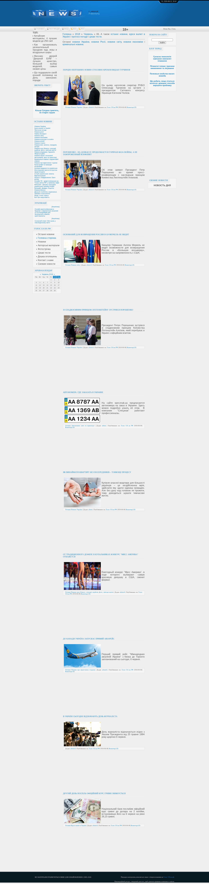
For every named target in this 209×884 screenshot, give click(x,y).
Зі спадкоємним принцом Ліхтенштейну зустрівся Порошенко (98, 310)
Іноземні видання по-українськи (45, 168)
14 (47, 285)
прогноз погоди (80, 36)
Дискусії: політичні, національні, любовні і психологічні (45, 192)
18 (36, 288)
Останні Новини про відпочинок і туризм (80, 670)
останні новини (119, 34)
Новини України (40, 126)
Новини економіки (40, 137)
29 (51, 290)
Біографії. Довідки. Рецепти (44, 188)
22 (51, 288)
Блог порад (155, 49)
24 (58, 288)
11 (36, 285)
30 (55, 290)
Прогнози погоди (40, 130)
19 (40, 288)
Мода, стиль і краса (41, 195)
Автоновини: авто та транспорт (45, 157)
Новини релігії (39, 141)
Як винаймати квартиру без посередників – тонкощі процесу (97, 472)
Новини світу (39, 135)
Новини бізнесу (39, 190)
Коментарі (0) (131, 107)
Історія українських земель (44, 174)
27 (44, 290)
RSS (74, 29)
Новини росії (39, 132)
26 (40, 290)
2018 (77, 34)
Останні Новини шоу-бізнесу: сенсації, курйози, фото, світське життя (89, 592)
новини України (80, 42)
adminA (91, 107)
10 (58, 282)
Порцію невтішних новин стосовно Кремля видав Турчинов (96, 70)
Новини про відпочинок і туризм (45, 163)
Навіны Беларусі (40, 134)
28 (47, 290)
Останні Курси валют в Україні (75, 825)
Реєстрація (54, 29)
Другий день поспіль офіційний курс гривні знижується (94, 793)
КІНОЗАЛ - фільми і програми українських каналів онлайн (45, 185)
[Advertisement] (162, 134)
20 (44, 288)
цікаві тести (95, 36)
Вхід (66, 29)
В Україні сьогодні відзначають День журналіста (90, 716)
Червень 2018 (47, 274)
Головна (40, 29)
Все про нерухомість (41, 197)
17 (58, 285)
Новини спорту (39, 143)
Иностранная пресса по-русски (45, 170)
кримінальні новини (73, 44)
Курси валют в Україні (42, 128)
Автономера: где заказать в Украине (83, 392)
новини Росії (98, 42)
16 (55, 285)
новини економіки (133, 42)
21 (47, 288)
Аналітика (55, 207)
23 (55, 288)
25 (36, 290)
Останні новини (43, 122)
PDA (82, 29)
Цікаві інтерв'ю (39, 172)
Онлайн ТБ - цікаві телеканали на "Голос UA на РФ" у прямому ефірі (46, 182)
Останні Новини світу (72, 265)
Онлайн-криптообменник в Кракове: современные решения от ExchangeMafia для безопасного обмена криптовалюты (46, 212)
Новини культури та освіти (43, 139)
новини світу (114, 42)
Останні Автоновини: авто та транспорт (79, 425)
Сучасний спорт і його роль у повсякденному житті (45, 221)
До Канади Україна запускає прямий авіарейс (88, 639)
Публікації (40, 203)
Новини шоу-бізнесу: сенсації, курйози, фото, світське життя (45, 149)
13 (44, 285)
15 (51, 285)
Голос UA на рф (169, 877)
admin (104, 425)
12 (40, 285)
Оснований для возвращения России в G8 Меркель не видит (96, 234)
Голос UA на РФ (112, 107)
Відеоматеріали (39, 175)
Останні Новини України (73, 107)
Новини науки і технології (43, 155)
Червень (88, 34)
